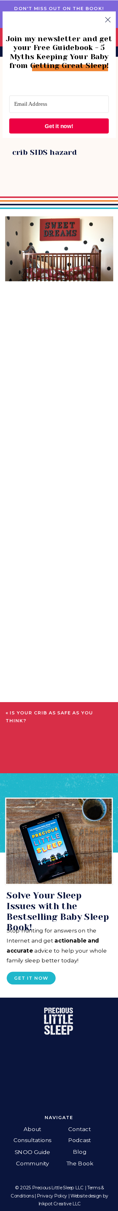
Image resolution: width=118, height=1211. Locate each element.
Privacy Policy (52, 1196)
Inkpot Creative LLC (59, 1204)
